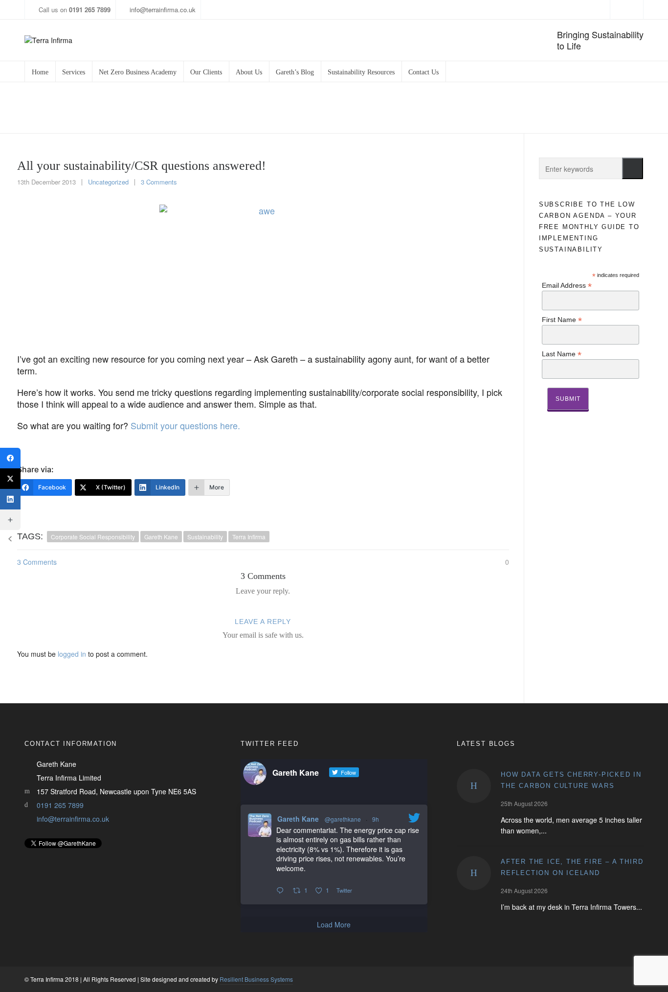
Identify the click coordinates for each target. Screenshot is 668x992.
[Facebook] (10, 458)
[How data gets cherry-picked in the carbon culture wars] (474, 786)
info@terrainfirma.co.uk (163, 9)
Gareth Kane (298, 819)
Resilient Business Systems (256, 979)
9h (375, 819)
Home (435, 108)
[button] (632, 168)
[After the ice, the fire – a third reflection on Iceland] (474, 873)
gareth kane (161, 536)
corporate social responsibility (93, 536)
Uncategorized (475, 108)
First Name (562, 319)
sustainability (205, 536)
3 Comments (159, 181)
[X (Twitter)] (10, 478)
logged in (72, 654)
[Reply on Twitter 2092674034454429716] (282, 890)
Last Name (561, 353)
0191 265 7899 (60, 805)
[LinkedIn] (10, 499)
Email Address (567, 285)
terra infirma (249, 536)
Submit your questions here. (185, 425)
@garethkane (343, 819)
